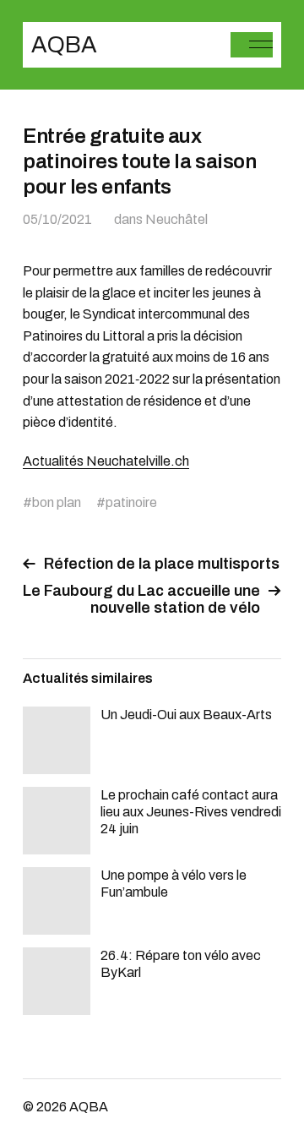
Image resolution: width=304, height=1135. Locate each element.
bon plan (56, 502)
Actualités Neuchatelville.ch (106, 461)
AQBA (64, 44)
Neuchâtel (176, 219)
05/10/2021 (57, 219)
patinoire (131, 502)
